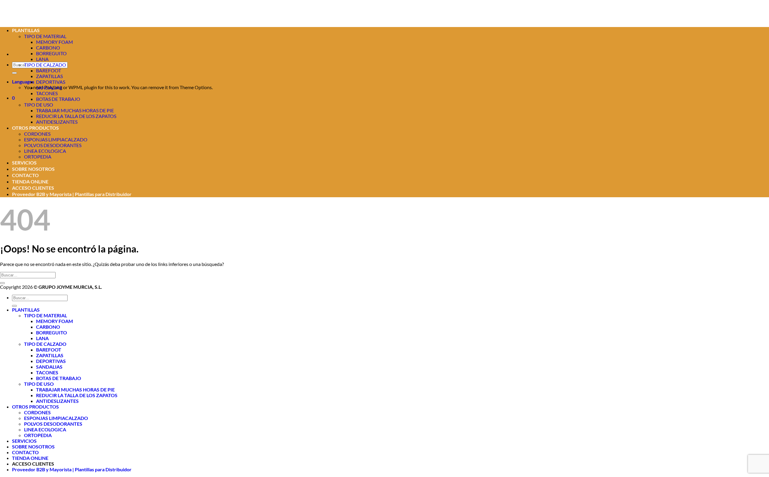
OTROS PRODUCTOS (35, 128)
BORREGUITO (51, 53)
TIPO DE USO (38, 104)
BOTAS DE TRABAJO (58, 99)
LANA (42, 59)
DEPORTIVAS (50, 82)
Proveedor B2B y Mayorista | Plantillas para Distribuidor (72, 194)
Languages (23, 81)
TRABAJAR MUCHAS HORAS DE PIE (75, 110)
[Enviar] (14, 73)
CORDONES (37, 134)
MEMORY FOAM (54, 42)
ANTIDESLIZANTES (57, 122)
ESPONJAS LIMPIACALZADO (55, 139)
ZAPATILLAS (49, 76)
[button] (13, 98)
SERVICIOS (24, 162)
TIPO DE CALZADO (45, 65)
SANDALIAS (49, 87)
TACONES (47, 93)
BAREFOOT (48, 70)
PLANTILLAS (26, 309)
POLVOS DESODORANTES (52, 145)
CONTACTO (25, 175)
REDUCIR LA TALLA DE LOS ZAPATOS (76, 116)
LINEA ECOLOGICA (45, 151)
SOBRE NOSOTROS (33, 169)
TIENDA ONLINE (30, 181)
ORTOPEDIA (37, 156)
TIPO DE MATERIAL (45, 315)
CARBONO (48, 47)
